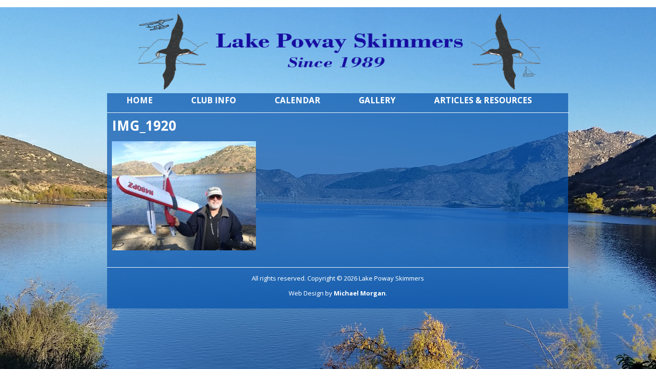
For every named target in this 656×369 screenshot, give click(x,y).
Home (139, 100)
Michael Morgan (360, 293)
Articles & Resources (483, 100)
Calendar (297, 100)
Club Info (213, 100)
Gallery (377, 100)
